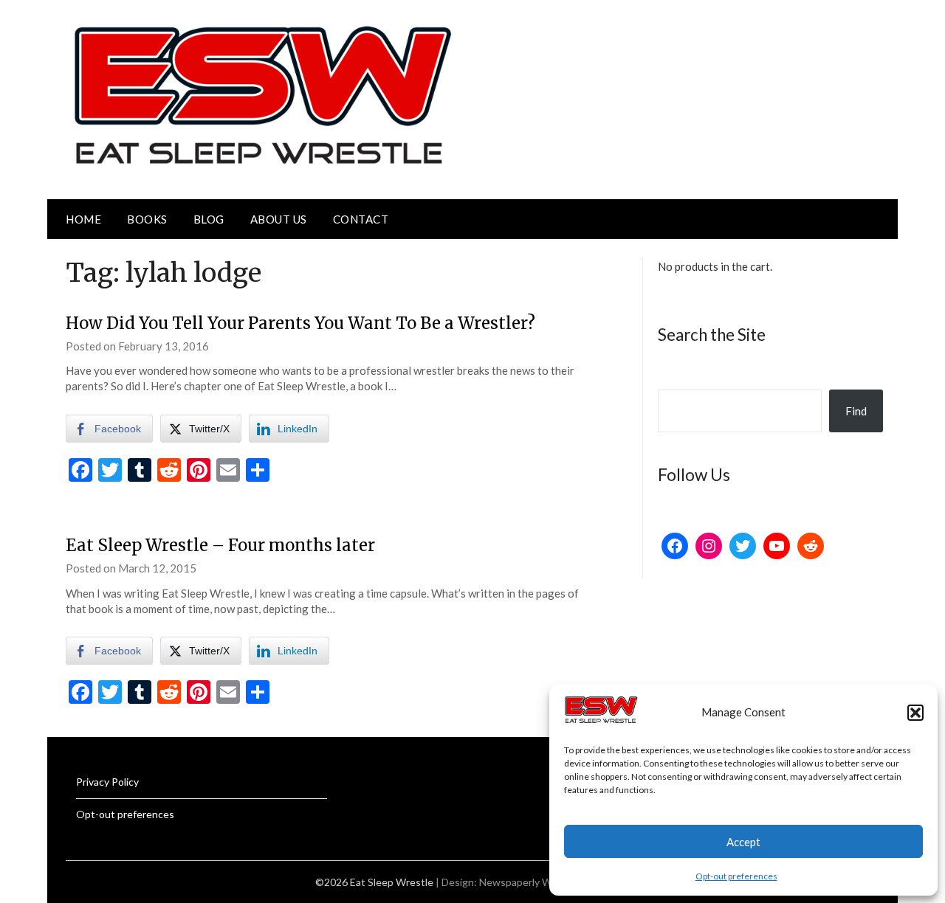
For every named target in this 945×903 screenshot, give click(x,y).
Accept (743, 841)
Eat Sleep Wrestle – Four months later (220, 545)
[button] (915, 712)
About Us (278, 219)
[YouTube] (776, 546)
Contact (361, 219)
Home (83, 219)
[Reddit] (810, 546)
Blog (208, 219)
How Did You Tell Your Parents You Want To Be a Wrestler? (300, 323)
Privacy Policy (107, 781)
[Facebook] (675, 546)
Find (856, 411)
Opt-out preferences (736, 876)
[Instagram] (708, 546)
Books (147, 219)
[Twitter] (742, 546)
